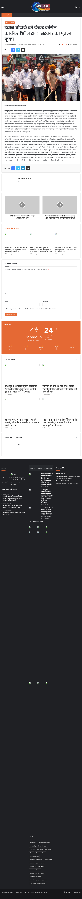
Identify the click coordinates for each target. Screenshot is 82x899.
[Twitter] (18, 50)
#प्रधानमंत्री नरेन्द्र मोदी (44, 842)
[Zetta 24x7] (41, 7)
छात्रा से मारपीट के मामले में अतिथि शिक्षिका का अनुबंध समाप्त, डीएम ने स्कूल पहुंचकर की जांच (16, 249)
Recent (32, 468)
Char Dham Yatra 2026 (36, 849)
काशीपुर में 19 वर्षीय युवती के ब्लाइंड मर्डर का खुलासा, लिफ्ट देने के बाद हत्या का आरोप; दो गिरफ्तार (41, 249)
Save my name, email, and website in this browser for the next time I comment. (31, 309)
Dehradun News (40, 853)
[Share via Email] (23, 50)
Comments (48, 468)
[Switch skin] (76, 7)
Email (7, 301)
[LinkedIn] (23, 168)
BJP (45, 846)
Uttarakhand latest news (37, 866)
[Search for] (79, 7)
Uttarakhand (48, 859)
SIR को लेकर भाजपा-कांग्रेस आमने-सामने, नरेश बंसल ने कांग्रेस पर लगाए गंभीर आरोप (22, 422)
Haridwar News (34, 856)
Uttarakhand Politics (35, 876)
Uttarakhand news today (37, 873)
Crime (31, 853)
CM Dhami (48, 849)
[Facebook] (13, 50)
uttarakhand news (35, 870)
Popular (39, 468)
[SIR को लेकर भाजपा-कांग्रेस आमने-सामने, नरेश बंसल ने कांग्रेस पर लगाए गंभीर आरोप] (22, 407)
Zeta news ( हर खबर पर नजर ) (37, 883)
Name (7, 294)
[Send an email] (15, 44)
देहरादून (12, 22)
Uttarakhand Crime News (37, 863)
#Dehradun (33, 842)
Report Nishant (10, 44)
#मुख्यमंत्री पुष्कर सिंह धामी (36, 846)
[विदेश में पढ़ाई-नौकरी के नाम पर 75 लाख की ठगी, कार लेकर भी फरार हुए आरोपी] (49, 606)
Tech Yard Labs (42, 892)
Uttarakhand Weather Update (38, 880)
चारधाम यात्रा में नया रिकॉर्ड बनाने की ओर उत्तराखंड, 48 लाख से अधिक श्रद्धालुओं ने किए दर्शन (59, 422)
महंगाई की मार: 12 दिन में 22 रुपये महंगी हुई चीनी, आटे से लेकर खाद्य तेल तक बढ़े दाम (66, 249)
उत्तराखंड (7, 22)
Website (45, 301)
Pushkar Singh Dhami (36, 859)
